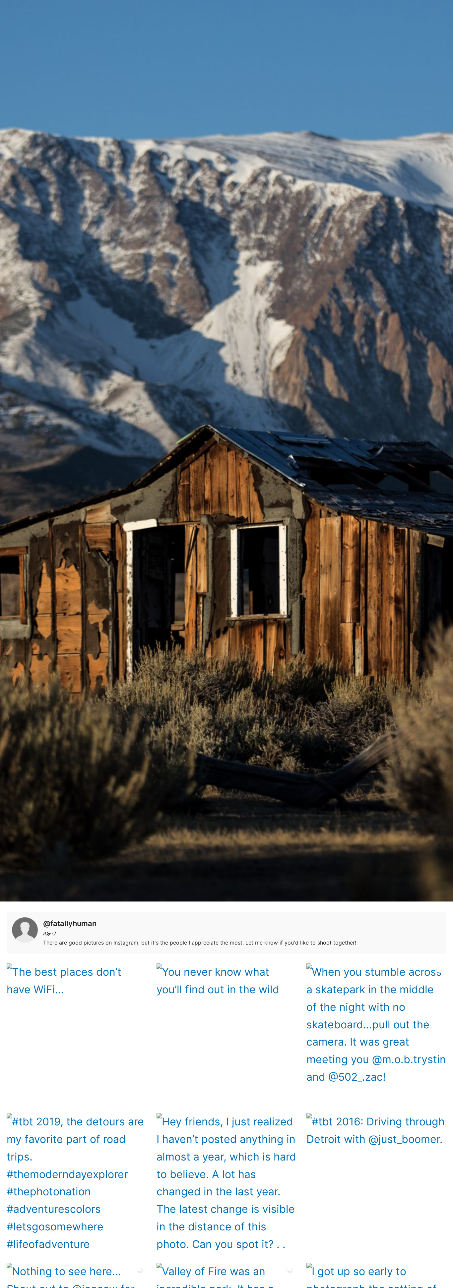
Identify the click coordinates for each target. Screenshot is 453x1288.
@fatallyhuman (70, 923)
